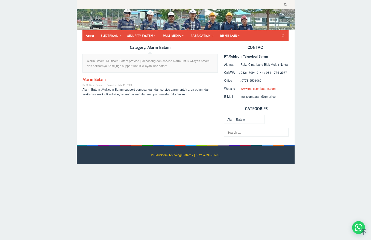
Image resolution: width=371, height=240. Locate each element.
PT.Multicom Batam (106, 18)
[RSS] (285, 4)
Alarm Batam (94, 79)
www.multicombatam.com (258, 88)
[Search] (283, 35)
